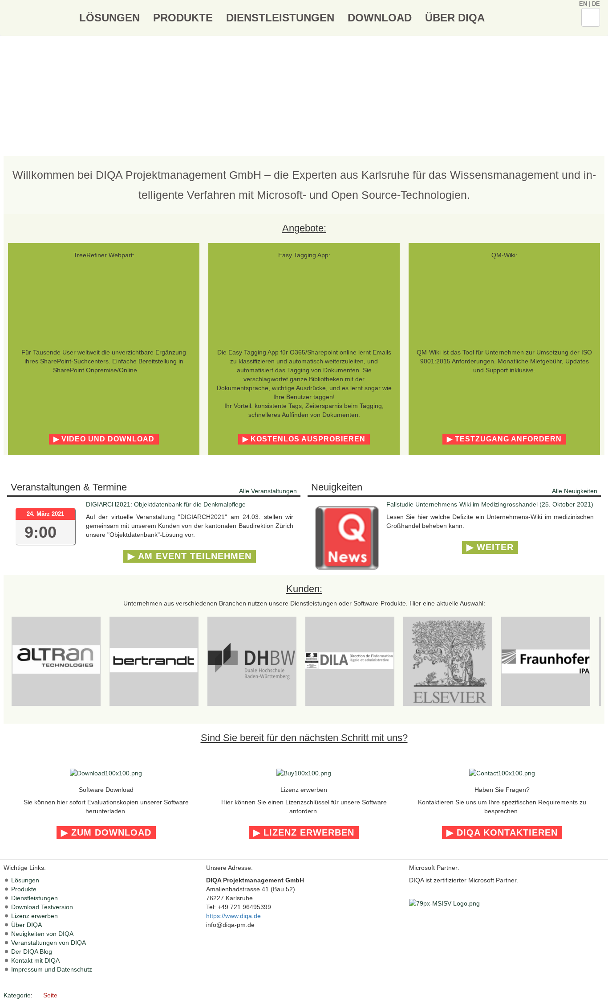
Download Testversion (42, 906)
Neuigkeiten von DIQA (42, 933)
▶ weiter (490, 547)
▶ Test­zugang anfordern (504, 439)
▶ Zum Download (106, 832)
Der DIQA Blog (31, 951)
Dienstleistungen (280, 18)
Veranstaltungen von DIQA (48, 942)
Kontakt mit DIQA (35, 960)
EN (583, 3)
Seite (50, 995)
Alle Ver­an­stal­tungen (268, 490)
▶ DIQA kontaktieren (502, 832)
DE (596, 3)
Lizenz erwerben (34, 915)
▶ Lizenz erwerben (303, 832)
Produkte (183, 18)
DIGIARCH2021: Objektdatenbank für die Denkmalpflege (166, 504)
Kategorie (17, 995)
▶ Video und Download (103, 439)
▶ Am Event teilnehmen (189, 556)
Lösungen (109, 18)
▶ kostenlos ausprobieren (304, 439)
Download (380, 18)
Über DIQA (455, 18)
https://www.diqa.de (233, 915)
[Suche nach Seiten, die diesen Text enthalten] (590, 17)
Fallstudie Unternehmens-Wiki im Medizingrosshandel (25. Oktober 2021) (489, 504)
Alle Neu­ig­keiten (574, 490)
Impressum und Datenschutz (51, 969)
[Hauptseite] (38, 17)
